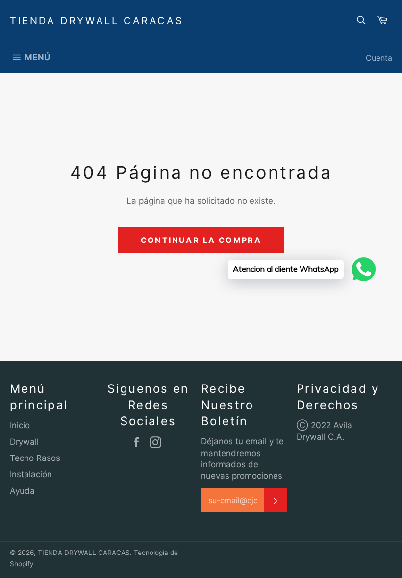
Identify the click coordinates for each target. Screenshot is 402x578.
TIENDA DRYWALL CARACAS (96, 20)
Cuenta (379, 58)
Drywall (24, 442)
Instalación (31, 474)
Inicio (20, 425)
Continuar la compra (201, 240)
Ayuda (22, 491)
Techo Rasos (35, 458)
